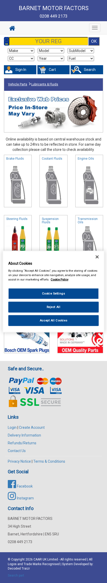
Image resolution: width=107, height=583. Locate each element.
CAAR (38, 559)
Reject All (54, 307)
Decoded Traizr (19, 568)
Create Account (32, 427)
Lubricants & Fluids (44, 84)
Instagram (25, 498)
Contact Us (17, 451)
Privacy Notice (19, 461)
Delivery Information (24, 435)
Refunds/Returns (22, 443)
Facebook (24, 486)
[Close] (97, 256)
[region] (53, 291)
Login (12, 427)
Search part (16, 575)
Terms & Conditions (49, 461)
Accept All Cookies (53, 320)
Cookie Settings (53, 293)
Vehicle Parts (17, 84)
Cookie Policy (59, 279)
